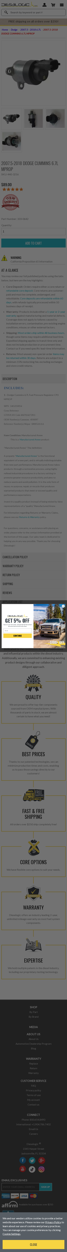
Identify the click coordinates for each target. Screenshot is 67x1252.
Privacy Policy (53, 1222)
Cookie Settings (11, 1233)
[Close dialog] (63, 606)
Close (33, 1244)
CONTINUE (17, 635)
